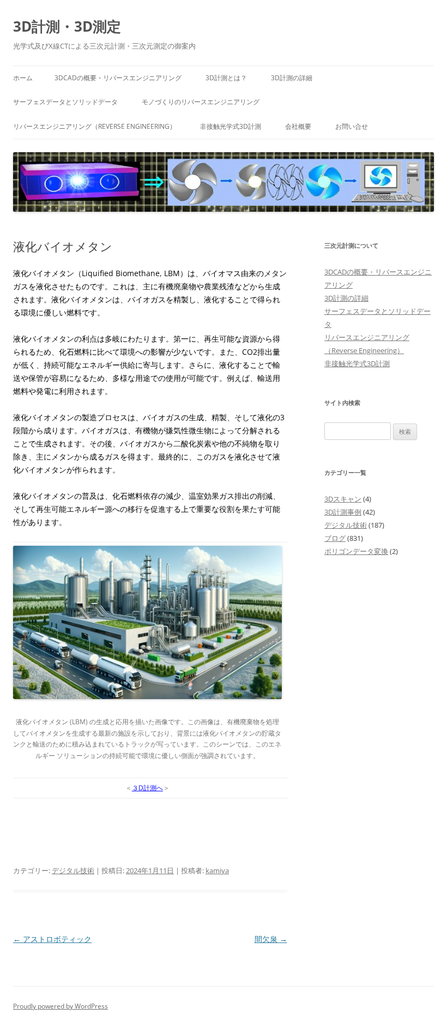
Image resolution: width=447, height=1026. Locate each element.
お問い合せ (351, 126)
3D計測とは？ (226, 77)
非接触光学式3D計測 (230, 126)
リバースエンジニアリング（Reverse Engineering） (94, 126)
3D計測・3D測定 (67, 26)
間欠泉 (271, 939)
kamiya (217, 870)
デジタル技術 (73, 870)
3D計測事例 (342, 512)
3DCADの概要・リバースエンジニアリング (118, 77)
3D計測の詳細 (291, 77)
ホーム (23, 77)
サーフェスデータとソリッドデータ (65, 101)
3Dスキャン (342, 499)
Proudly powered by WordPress (60, 1006)
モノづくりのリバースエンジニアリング (200, 101)
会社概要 (298, 126)
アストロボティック (52, 939)
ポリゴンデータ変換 (356, 551)
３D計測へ (147, 787)
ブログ (335, 538)
